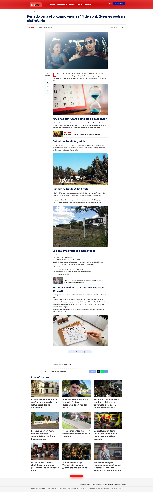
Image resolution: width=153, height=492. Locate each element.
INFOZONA (44, 488)
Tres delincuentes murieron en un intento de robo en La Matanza (76, 434)
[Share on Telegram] (106, 371)
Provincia (33, 11)
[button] (105, 3)
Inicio (28, 11)
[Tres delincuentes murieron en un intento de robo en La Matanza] (76, 420)
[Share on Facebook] (120, 27)
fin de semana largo (65, 364)
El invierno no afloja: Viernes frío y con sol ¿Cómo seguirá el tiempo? (75, 465)
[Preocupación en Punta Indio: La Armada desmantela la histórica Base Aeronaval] (45, 420)
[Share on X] (122, 27)
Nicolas (31, 27)
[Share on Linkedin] (48, 90)
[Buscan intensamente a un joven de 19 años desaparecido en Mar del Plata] (76, 388)
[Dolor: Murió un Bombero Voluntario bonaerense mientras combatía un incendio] (108, 420)
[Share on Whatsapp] (125, 27)
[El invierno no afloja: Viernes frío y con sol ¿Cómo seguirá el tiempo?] (76, 451)
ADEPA (103, 488)
